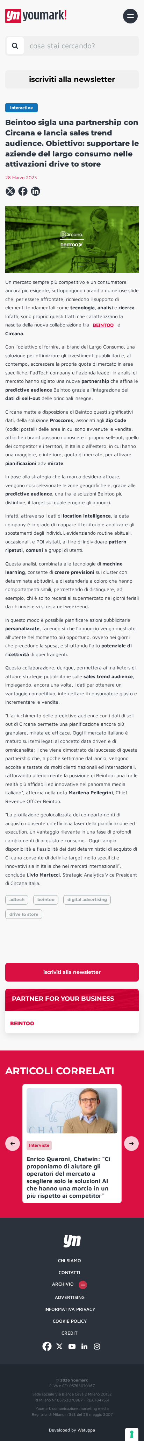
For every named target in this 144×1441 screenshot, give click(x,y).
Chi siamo (69, 1260)
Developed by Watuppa (72, 1430)
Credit (70, 1333)
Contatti (69, 1272)
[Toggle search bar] (15, 45)
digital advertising (87, 899)
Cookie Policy (70, 1321)
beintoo (46, 899)
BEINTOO (22, 1023)
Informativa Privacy (69, 1309)
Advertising (70, 1297)
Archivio (63, 1284)
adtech (16, 899)
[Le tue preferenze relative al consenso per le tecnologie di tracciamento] (131, 1434)
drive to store (23, 914)
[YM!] (35, 16)
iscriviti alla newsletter (72, 79)
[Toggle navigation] (130, 16)
